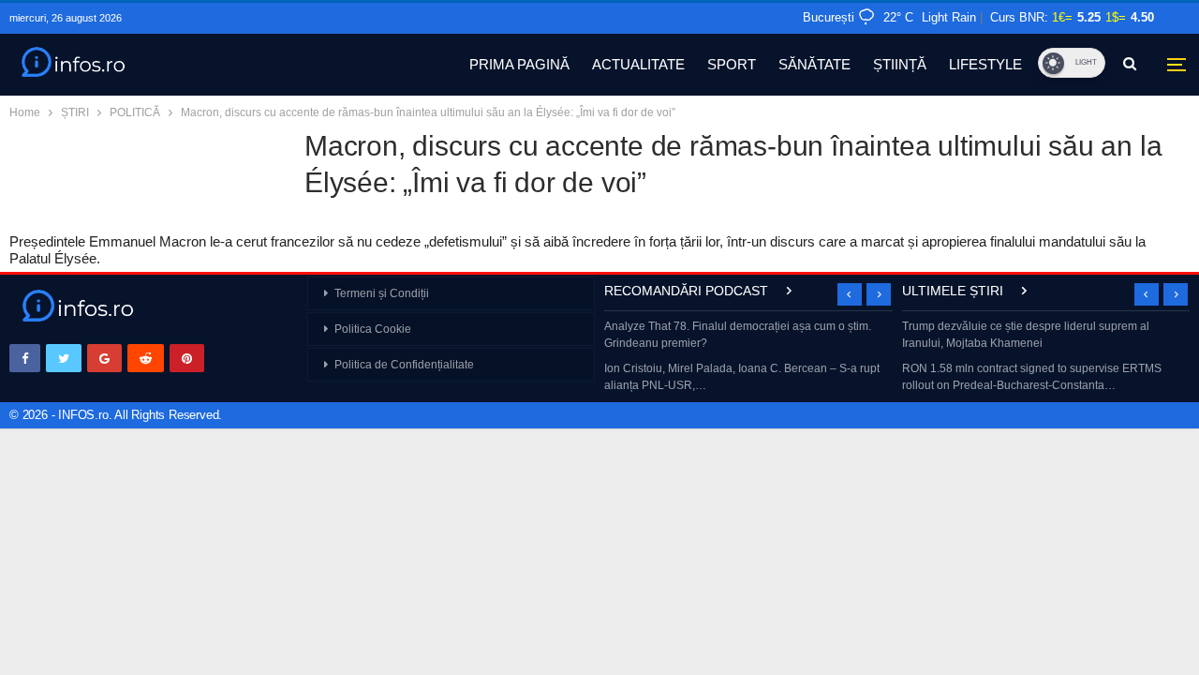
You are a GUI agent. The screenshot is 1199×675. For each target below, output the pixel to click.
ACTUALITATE (638, 64)
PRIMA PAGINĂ (519, 64)
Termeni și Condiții (381, 293)
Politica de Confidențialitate (404, 364)
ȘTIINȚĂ (899, 64)
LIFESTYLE (985, 64)
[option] (748, 358)
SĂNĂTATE (814, 64)
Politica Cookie (372, 329)
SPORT (731, 64)
